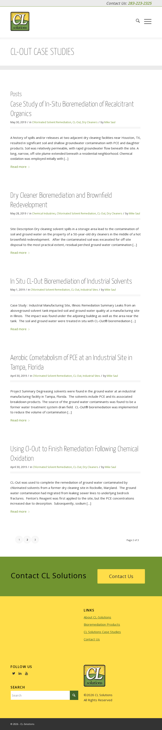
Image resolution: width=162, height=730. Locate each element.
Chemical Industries (43, 213)
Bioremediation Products (102, 624)
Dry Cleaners (89, 122)
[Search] (136, 21)
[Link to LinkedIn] (20, 673)
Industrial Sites (89, 289)
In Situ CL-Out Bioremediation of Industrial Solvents (71, 281)
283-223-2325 (139, 3)
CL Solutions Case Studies (102, 632)
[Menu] (145, 21)
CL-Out (77, 122)
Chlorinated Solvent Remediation (51, 122)
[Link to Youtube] (26, 673)
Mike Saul (109, 122)
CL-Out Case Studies (42, 52)
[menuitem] (136, 21)
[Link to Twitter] (14, 673)
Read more (18, 166)
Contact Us (92, 639)
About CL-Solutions (97, 617)
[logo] (20, 21)
